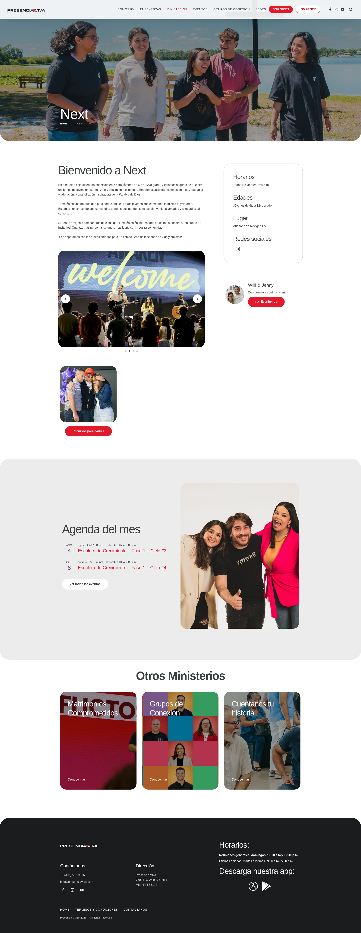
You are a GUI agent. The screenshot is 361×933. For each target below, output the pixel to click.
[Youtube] (342, 9)
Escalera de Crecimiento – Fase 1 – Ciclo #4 (122, 567)
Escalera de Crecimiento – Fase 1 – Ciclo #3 (122, 550)
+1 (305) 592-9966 (72, 875)
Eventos (200, 9)
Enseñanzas (150, 9)
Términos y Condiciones (96, 909)
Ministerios (177, 9)
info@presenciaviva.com (76, 881)
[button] (281, 9)
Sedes (261, 9)
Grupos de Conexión (231, 9)
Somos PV (126, 9)
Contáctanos (135, 909)
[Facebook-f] (330, 9)
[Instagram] (336, 9)
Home (64, 123)
